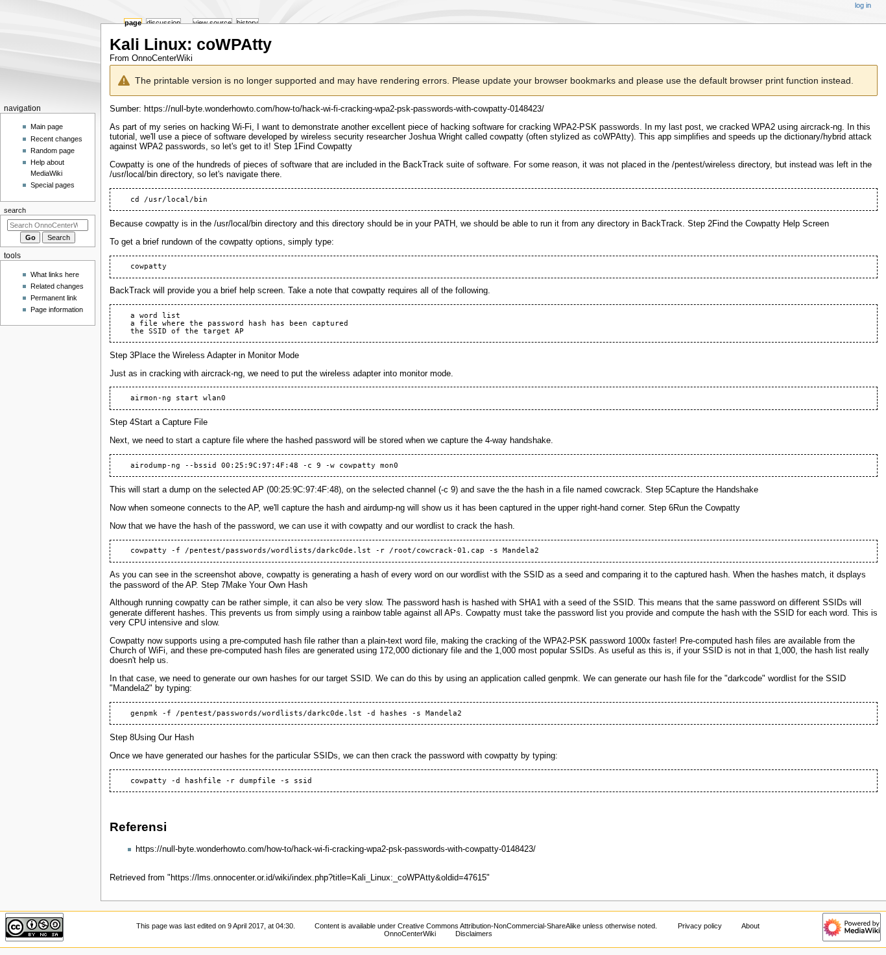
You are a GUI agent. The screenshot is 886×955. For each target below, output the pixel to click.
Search (15, 210)
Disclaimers (473, 933)
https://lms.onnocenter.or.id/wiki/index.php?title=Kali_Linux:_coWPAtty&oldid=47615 (328, 877)
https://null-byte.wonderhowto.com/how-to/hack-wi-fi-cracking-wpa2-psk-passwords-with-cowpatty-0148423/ (344, 109)
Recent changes (56, 139)
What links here (54, 274)
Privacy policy (700, 926)
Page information (56, 309)
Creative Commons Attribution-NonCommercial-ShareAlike (489, 926)
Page (133, 23)
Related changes (57, 286)
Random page (52, 150)
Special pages (52, 185)
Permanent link (53, 298)
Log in (863, 5)
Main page (46, 126)
